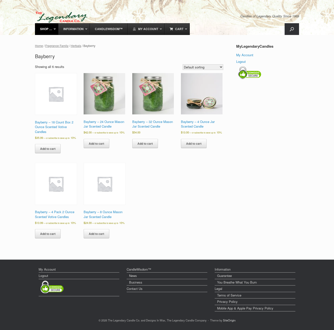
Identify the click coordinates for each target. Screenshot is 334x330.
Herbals (76, 46)
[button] (292, 29)
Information (223, 269)
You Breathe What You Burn (237, 282)
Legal (218, 288)
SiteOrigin (229, 320)
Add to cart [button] (48, 148)
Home (39, 46)
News (133, 275)
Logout (241, 61)
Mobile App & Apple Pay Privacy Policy (245, 308)
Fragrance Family (56, 46)
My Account (244, 55)
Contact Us (135, 288)
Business (135, 282)
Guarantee (224, 275)
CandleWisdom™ (139, 269)
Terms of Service (229, 295)
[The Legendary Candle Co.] (62, 17)
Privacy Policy (227, 301)
